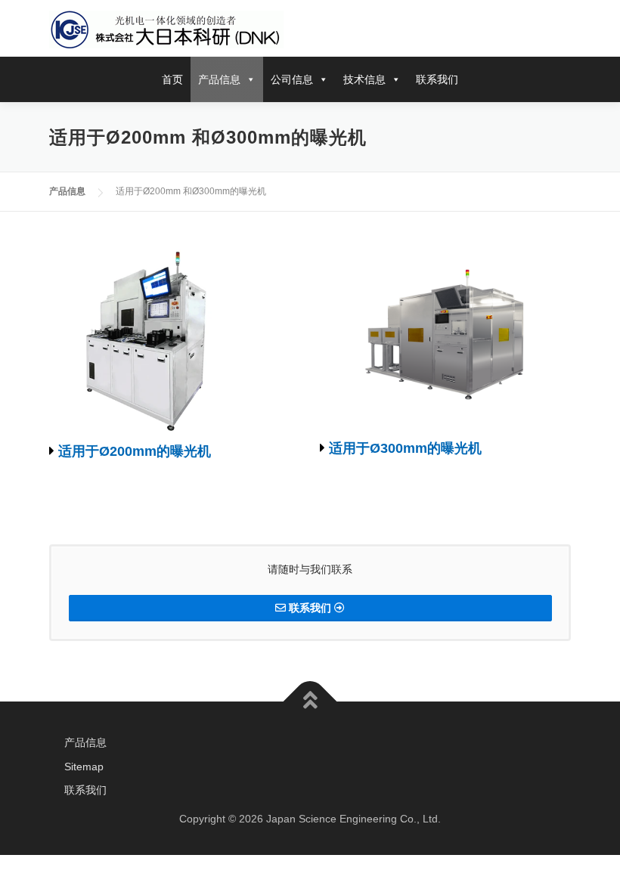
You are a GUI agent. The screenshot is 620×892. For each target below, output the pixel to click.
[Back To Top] (310, 701)
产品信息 (219, 79)
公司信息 (292, 79)
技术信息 (364, 79)
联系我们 (437, 79)
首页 (172, 79)
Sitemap (84, 766)
